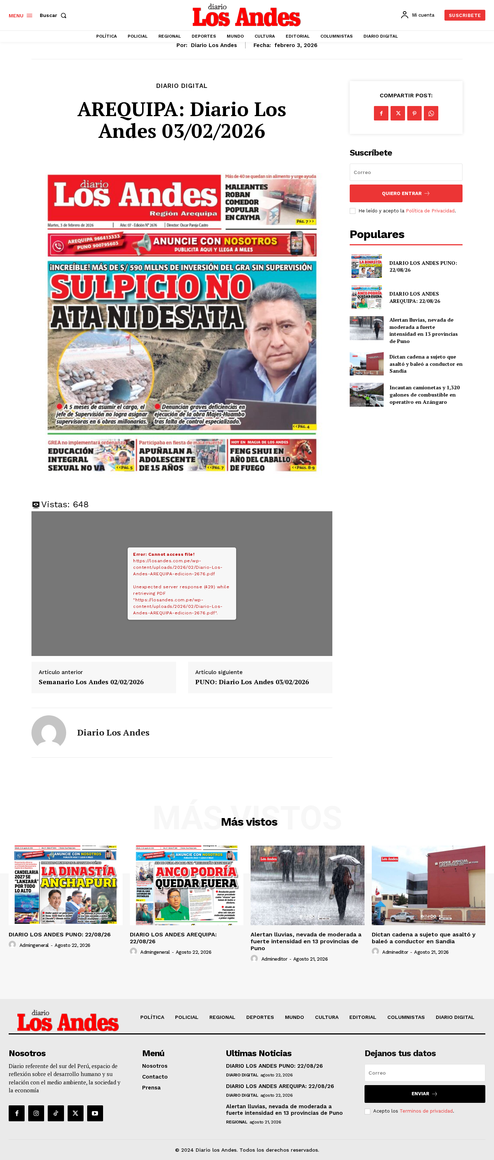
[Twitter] (398, 113)
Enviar (420, 1093)
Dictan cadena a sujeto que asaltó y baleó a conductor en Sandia (426, 363)
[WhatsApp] (431, 113)
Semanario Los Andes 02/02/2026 (91, 682)
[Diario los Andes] (48, 732)
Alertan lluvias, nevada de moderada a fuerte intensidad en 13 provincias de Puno (423, 330)
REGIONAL (236, 1122)
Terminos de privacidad (426, 1111)
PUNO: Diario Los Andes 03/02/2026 (252, 682)
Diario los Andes (214, 45)
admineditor (274, 959)
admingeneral (34, 945)
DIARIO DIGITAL (182, 86)
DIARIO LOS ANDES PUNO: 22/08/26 (423, 266)
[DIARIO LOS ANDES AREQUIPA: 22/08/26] (366, 297)
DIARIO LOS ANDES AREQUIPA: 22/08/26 (414, 297)
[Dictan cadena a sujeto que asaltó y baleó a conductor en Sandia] (366, 364)
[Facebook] (381, 113)
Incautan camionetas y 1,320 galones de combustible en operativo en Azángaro (424, 394)
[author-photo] (13, 945)
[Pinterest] (414, 113)
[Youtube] (95, 1113)
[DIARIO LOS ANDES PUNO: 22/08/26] (366, 266)
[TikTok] (56, 1113)
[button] (54, 15)
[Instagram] (36, 1113)
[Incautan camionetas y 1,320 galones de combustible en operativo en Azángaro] (366, 394)
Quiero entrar (402, 193)
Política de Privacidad (430, 210)
